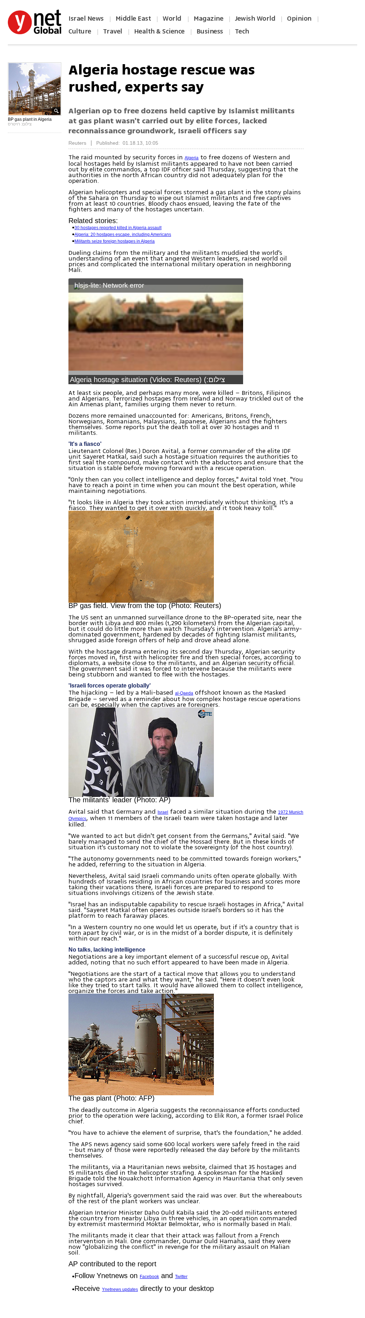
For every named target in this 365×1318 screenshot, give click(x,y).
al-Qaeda (184, 693)
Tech (242, 31)
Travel (112, 31)
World (173, 19)
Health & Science (159, 31)
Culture (79, 31)
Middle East (133, 19)
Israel (163, 812)
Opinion (299, 19)
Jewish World (255, 19)
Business (209, 31)
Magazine (208, 19)
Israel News (86, 19)
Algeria (192, 157)
